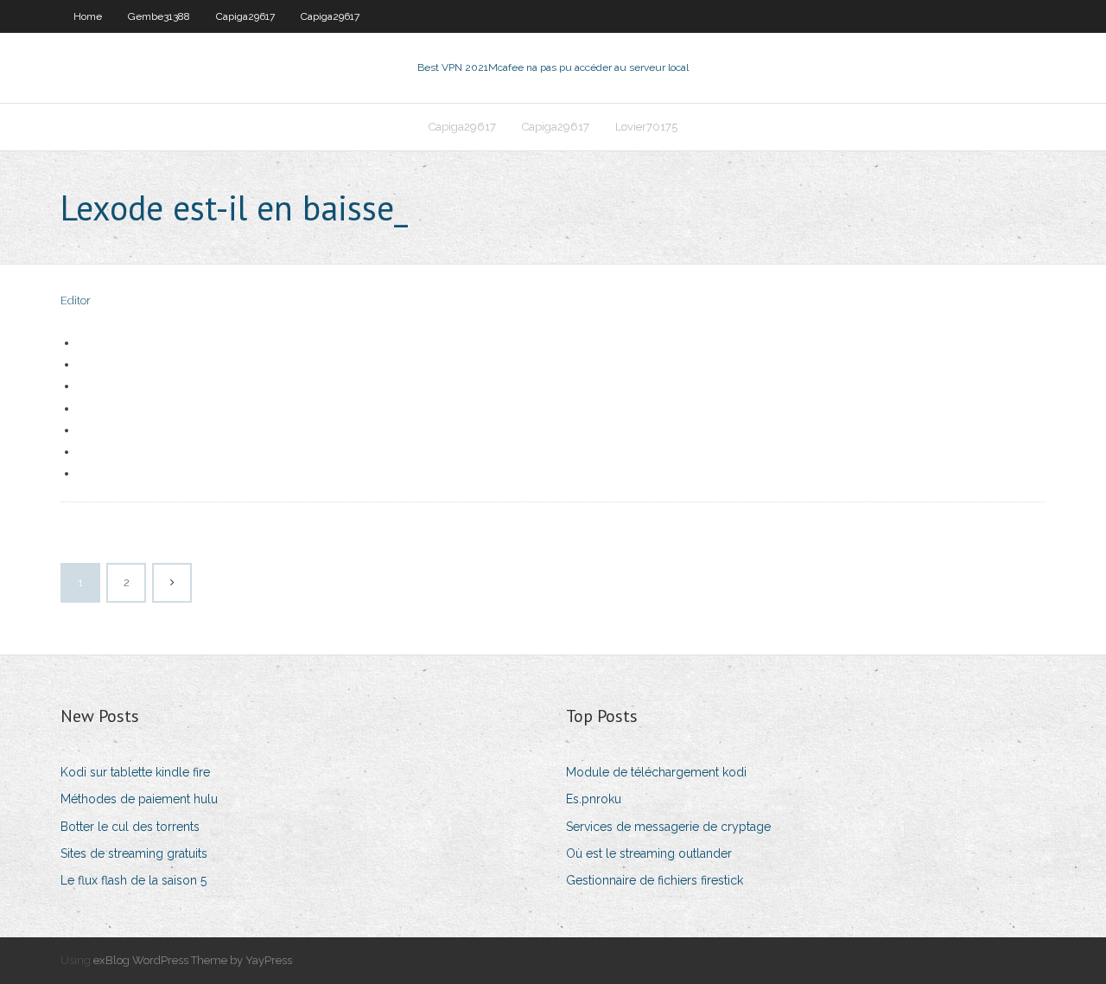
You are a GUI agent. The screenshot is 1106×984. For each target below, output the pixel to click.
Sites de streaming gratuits (133, 853)
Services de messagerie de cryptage (668, 827)
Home (87, 16)
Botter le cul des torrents (130, 827)
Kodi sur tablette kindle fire (135, 772)
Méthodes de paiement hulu (139, 799)
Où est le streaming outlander (649, 853)
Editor (75, 300)
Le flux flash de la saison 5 (133, 880)
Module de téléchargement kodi (656, 772)
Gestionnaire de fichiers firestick (654, 880)
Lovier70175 (646, 126)
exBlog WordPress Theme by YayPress (192, 960)
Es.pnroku (593, 799)
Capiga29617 (245, 16)
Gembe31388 (159, 16)
